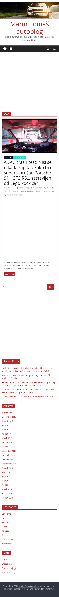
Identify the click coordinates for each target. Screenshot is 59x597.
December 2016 (9, 451)
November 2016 (9, 455)
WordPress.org (8, 572)
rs (4, 195)
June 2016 (6, 476)
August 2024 (7, 412)
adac (52, 188)
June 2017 (6, 425)
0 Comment (37, 188)
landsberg (31, 191)
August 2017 (7, 421)
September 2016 (9, 463)
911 (48, 188)
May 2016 (6, 480)
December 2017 (9, 417)
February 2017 (8, 442)
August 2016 (7, 468)
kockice (23, 191)
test (20, 195)
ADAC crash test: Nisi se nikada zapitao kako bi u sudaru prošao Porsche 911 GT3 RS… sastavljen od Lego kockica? (28, 172)
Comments (9, 568)
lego (38, 191)
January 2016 (7, 497)
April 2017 (6, 434)
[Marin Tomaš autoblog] (29, 10)
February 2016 (8, 493)
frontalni (12, 191)
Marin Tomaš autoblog (29, 28)
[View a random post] (54, 49)
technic (15, 195)
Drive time (6, 514)
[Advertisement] (29, 79)
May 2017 (6, 429)
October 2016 (8, 459)
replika (51, 191)
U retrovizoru (7, 539)
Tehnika (8, 157)
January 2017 (7, 446)
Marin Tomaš (24, 188)
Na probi (5, 518)
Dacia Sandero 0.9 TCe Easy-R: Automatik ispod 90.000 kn (27, 396)
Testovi (5, 535)
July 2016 (6, 472)
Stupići (5, 526)
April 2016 (6, 485)
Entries (7, 564)
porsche (44, 191)
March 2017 (7, 438)
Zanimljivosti (19, 157)
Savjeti (5, 522)
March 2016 (7, 489)
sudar (8, 195)
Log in (4, 559)
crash (6, 191)
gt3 (18, 191)
